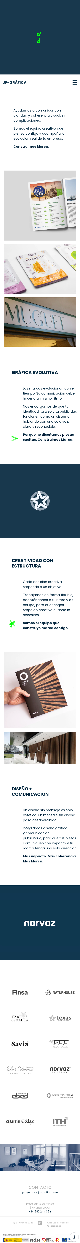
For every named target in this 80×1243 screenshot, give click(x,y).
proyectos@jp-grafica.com (40, 1192)
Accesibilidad (54, 1225)
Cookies (64, 1222)
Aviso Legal (53, 1222)
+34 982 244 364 (40, 1211)
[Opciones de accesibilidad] (74, 1237)
